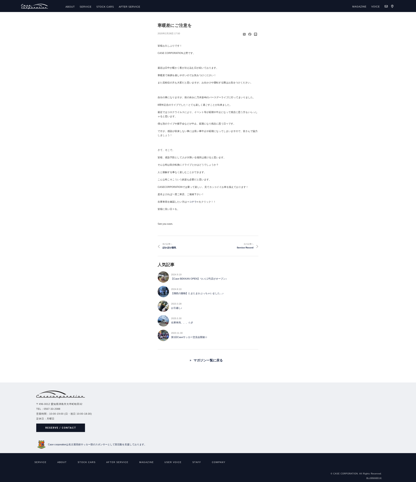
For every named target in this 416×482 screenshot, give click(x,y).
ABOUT (70, 6)
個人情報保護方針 (374, 478)
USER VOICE (173, 462)
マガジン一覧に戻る (208, 360)
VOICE (375, 6)
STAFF (196, 462)
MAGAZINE (359, 6)
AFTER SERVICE (129, 6)
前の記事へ (169, 246)
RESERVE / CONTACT (60, 427)
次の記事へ (245, 246)
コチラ (193, 201)
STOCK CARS (87, 462)
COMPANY (218, 462)
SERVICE (85, 6)
